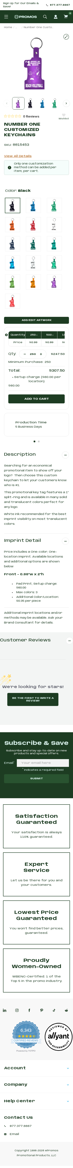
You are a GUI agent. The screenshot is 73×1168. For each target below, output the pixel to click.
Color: (18, 191)
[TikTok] (54, 1010)
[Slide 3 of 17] (42, 103)
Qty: (12, 354)
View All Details (18, 156)
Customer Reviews (25, 640)
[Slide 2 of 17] (30, 103)
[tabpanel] (36, 424)
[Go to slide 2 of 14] (66, 103)
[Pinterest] (41, 1010)
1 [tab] (34, 441)
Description (20, 454)
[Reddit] (66, 1010)
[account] (55, 16)
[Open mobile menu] (6, 16)
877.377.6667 (60, 5)
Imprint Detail (22, 541)
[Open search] (45, 16)
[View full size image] (66, 37)
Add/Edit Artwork (37, 320)
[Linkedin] (4, 1010)
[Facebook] (29, 1010)
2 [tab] (39, 441)
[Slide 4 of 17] (55, 103)
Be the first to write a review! (33, 699)
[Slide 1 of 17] (18, 103)
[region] (21, 116)
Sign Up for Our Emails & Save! (21, 5)
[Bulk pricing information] (6, 335)
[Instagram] (16, 1010)
